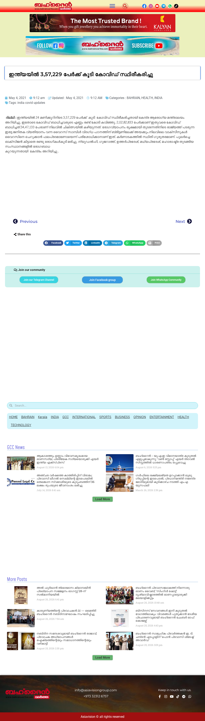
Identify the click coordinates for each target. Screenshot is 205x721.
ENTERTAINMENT (162, 417)
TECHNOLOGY (21, 425)
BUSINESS (122, 417)
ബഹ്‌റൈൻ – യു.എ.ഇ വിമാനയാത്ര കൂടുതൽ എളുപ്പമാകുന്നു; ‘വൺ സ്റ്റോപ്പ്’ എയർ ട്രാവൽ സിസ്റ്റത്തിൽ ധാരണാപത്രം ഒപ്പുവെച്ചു (166, 459)
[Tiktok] (177, 696)
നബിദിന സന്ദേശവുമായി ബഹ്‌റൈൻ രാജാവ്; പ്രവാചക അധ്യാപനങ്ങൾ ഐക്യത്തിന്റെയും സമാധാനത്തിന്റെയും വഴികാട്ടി (67, 638)
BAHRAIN (133, 98)
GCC (65, 417)
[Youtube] (171, 696)
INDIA (158, 98)
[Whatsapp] (189, 696)
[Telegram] (183, 696)
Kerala (42, 417)
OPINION (140, 417)
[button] (112, 6)
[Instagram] (165, 696)
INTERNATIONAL (84, 417)
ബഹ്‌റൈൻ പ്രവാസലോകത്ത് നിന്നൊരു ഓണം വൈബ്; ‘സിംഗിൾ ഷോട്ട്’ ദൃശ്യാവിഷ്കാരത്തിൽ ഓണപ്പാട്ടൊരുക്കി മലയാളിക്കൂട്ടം (163, 593)
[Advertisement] (102, 185)
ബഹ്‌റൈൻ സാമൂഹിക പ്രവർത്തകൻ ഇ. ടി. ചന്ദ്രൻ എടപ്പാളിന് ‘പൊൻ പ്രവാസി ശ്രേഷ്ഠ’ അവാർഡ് (165, 637)
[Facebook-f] (159, 696)
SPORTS (105, 417)
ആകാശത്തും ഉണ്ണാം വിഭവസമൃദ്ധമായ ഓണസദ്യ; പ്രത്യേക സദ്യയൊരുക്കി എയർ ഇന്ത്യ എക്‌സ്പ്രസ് (67, 459)
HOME (13, 417)
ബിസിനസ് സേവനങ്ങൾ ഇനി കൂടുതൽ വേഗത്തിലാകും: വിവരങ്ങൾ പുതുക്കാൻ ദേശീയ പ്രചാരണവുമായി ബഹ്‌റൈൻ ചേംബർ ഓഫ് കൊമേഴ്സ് (166, 615)
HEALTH (147, 98)
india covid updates (31, 103)
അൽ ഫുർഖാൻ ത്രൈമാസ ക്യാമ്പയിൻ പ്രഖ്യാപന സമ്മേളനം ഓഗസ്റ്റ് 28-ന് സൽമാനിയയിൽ (64, 591)
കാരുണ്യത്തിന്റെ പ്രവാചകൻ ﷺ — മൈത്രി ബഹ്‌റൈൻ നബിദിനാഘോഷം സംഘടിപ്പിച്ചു (66, 612)
